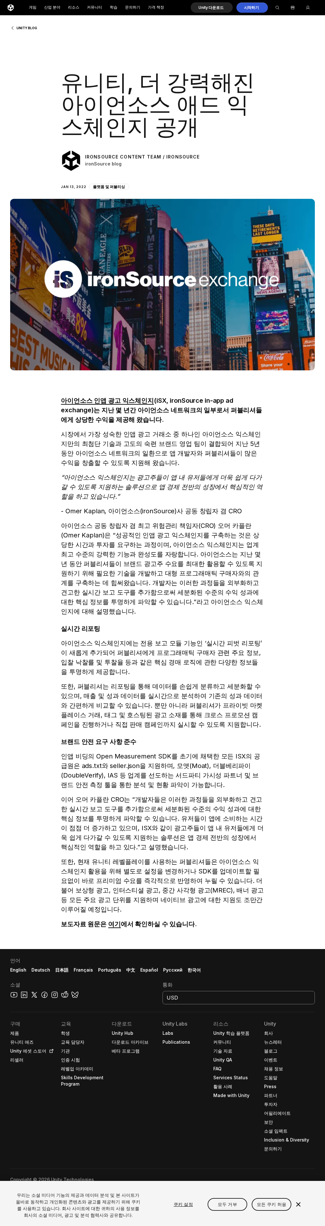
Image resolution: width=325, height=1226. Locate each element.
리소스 (73, 7)
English (18, 970)
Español (149, 970)
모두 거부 (227, 1204)
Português (109, 970)
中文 (130, 970)
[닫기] (298, 1204)
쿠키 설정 (183, 1204)
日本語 (62, 970)
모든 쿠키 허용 (271, 1204)
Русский (172, 970)
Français (83, 970)
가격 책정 (156, 7)
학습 (113, 7)
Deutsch (40, 970)
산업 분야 (52, 7)
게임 (32, 7)
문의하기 (132, 7)
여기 (114, 924)
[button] (211, 8)
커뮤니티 (94, 7)
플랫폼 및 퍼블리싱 (109, 186)
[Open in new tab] (50, 1051)
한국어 (194, 970)
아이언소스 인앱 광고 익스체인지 (107, 400)
